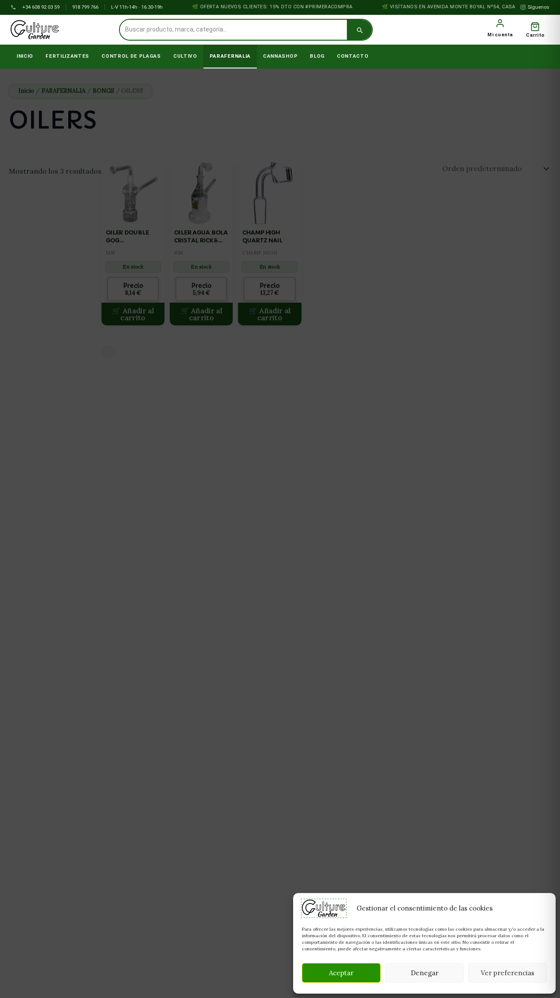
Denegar (424, 973)
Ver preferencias (507, 973)
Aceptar (341, 973)
